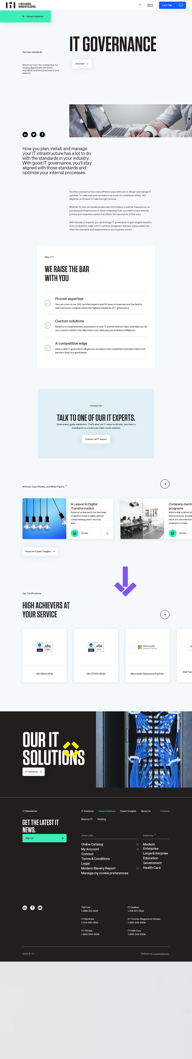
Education (150, 858)
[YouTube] (40, 908)
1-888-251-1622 (89, 911)
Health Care (152, 868)
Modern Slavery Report (98, 868)
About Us (146, 811)
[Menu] (150, 5)
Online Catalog (92, 844)
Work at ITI (87, 819)
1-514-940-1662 (89, 922)
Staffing (102, 819)
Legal (85, 863)
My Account (90, 849)
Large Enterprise (155, 853)
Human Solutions (107, 811)
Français (165, 811)
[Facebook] (32, 908)
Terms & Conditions (95, 859)
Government (152, 863)
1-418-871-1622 (136, 911)
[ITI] (22, 5)
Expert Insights (128, 811)
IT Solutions (87, 811)
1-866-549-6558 (137, 922)
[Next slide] (165, 484)
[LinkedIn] (24, 908)
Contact (87, 854)
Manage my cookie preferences (104, 873)
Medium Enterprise (151, 846)
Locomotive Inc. (161, 953)
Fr (140, 4)
